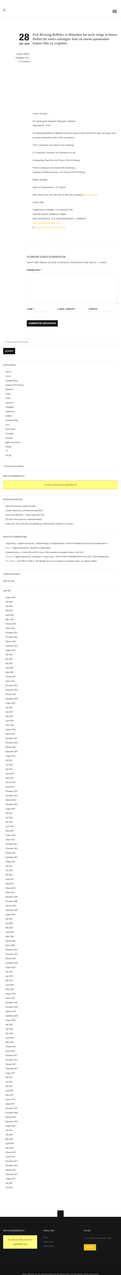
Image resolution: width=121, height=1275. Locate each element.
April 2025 (10, 668)
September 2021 (12, 857)
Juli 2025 (9, 655)
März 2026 (10, 619)
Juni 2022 (9, 817)
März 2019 (10, 989)
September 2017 (12, 1069)
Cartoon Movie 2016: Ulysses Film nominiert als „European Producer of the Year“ (53, 552)
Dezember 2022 (11, 791)
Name (30, 309)
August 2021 (10, 862)
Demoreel (9, 389)
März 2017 (10, 1095)
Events (8, 394)
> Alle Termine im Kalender (13, 466)
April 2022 (10, 826)
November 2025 (12, 637)
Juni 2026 (9, 606)
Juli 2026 (9, 602)
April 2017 (10, 1091)
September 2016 (12, 1121)
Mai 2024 (9, 716)
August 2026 (10, 597)
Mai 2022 (9, 822)
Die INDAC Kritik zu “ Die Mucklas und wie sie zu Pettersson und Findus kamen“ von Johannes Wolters (57, 561)
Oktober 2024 (11, 694)
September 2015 (12, 1174)
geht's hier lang (8, 581)
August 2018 (10, 1020)
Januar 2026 (10, 628)
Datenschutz (48, 1246)
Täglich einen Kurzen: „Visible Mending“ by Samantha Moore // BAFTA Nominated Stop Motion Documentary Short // (63, 543)
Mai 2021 (9, 875)
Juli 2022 (9, 813)
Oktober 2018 (11, 1011)
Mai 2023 (9, 769)
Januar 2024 (10, 734)
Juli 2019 (9, 972)
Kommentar (34, 270)
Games (8, 398)
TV (7, 451)
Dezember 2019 (11, 950)
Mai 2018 (9, 1033)
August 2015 (10, 1179)
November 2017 (12, 1060)
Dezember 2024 (11, 685)
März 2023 (10, 778)
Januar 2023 (10, 787)
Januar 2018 (10, 1051)
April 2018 (10, 1038)
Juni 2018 (9, 1029)
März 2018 (10, 1042)
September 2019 (12, 963)
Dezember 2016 (11, 1108)
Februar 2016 (11, 1152)
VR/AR (8, 455)
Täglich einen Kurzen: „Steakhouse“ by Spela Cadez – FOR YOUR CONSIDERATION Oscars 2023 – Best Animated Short (62, 557)
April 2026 (10, 615)
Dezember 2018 (11, 1002)
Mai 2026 (9, 611)
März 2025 (10, 672)
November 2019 (12, 954)
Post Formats (10, 429)
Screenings (10, 433)
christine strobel (41, 227)
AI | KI (8, 376)
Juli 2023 (9, 760)
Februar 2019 (11, 994)
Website (93, 309)
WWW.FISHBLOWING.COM (46, 223)
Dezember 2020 (11, 897)
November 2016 (12, 1113)
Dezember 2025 (11, 633)
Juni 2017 (9, 1082)
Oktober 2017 (11, 1064)
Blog (45, 1237)
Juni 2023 (9, 765)
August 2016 (10, 1126)
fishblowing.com (90, 195)
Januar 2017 (10, 1104)
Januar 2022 (10, 840)
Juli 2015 (9, 1183)
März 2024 (10, 725)
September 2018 (12, 1016)
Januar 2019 (10, 998)
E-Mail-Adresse (67, 309)
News (27, 58)
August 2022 (10, 809)
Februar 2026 (11, 624)
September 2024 (12, 699)
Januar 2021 (10, 892)
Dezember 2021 (11, 844)
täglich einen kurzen (13, 442)
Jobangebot (20, 58)
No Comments (24, 61)
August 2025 (10, 650)
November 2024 (12, 690)
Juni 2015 (9, 1187)
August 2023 (10, 756)
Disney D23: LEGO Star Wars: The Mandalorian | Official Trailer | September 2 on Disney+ (40, 524)
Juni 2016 (9, 1135)
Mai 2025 (9, 663)
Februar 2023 (11, 782)
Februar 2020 (11, 941)
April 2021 (10, 879)
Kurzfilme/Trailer (12, 420)
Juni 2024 (9, 712)
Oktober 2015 (11, 1170)
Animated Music (12, 381)
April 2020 (10, 932)
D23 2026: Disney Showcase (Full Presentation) (24, 519)
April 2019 (10, 985)
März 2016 (10, 1148)
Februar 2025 (11, 677)
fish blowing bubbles (57, 227)
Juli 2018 (9, 1024)
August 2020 (10, 914)
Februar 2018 (11, 1047)
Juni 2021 (9, 870)
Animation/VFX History (15, 385)
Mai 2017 (9, 1086)
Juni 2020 (9, 923)
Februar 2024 (11, 729)
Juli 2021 (9, 866)
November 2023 (12, 743)
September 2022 (12, 804)
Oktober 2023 (11, 747)
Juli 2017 (9, 1077)
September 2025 (12, 646)
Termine (9, 447)
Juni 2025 (9, 659)
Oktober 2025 (11, 641)
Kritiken (9, 416)
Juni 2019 (9, 976)
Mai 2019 (9, 980)
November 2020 (12, 901)
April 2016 (10, 1143)
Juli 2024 (9, 707)
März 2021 (10, 884)
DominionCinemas (13, 552)
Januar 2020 (10, 945)
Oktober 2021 (11, 853)
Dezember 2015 (11, 1161)
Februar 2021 (11, 888)
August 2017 (10, 1073)
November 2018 (12, 1007)
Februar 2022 (11, 835)
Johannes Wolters (22, 54)
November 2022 (12, 795)
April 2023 (10, 773)
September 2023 (12, 751)
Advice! (9, 372)
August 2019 (10, 967)
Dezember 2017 (11, 1055)
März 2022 (10, 831)
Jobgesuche (10, 411)
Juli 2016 (9, 1130)
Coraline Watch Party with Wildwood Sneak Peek (24, 510)
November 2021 (12, 848)
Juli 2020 (9, 919)
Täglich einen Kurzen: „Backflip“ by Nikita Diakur (32, 548)
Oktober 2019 (11, 958)
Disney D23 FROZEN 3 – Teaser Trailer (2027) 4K (25, 515)
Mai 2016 (9, 1139)
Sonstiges (9, 438)
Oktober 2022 (11, 800)
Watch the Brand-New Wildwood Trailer (21, 506)
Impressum (48, 1242)
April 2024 (10, 721)
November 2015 (12, 1165)
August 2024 (10, 703)
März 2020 (10, 936)
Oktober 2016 (11, 1117)
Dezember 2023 (11, 738)
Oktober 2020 (11, 906)
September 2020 (12, 910)
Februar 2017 (11, 1099)
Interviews (9, 403)
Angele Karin (11, 543)
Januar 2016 (10, 1157)
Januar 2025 (10, 681)
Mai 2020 (9, 928)
